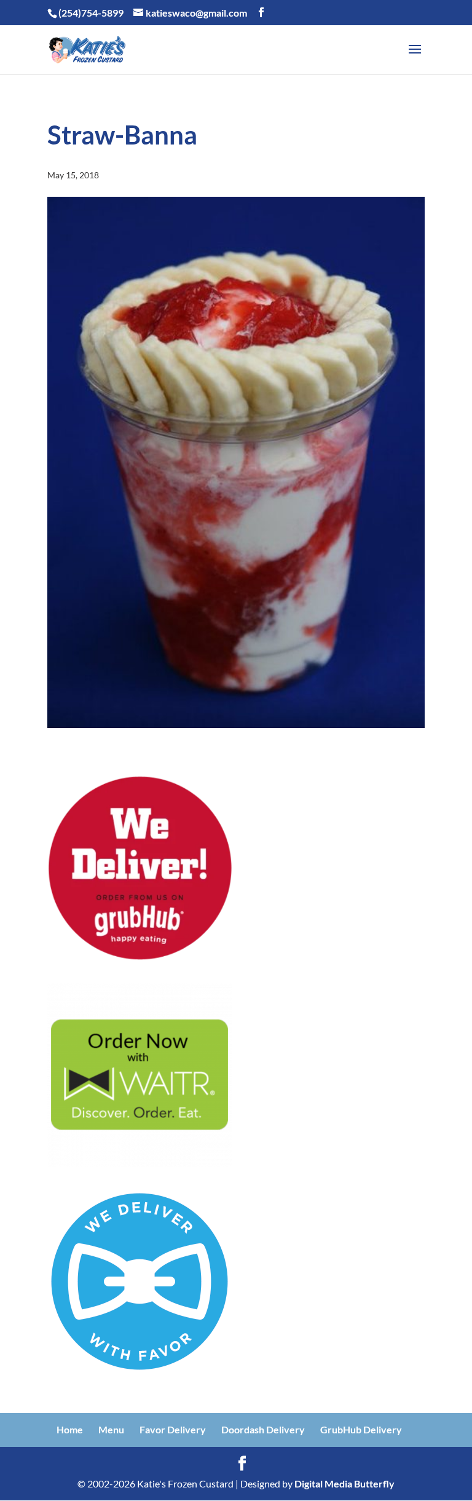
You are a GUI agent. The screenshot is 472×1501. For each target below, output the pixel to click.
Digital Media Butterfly (344, 1483)
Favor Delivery (173, 1429)
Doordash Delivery (263, 1429)
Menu (111, 1429)
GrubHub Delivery (361, 1429)
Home (70, 1429)
